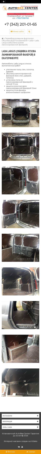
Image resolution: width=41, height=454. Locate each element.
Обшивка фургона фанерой (14, 41)
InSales (34, 441)
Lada (31, 41)
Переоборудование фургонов (19, 38)
